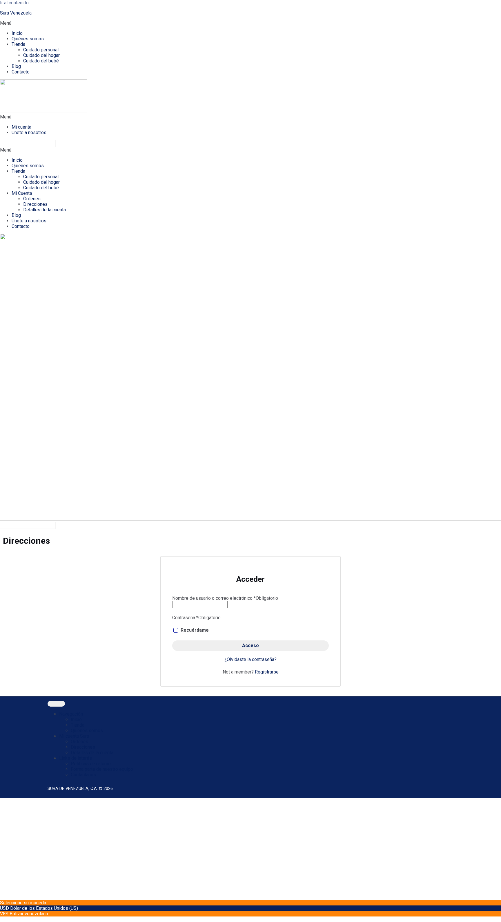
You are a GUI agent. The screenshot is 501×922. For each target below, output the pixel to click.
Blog (16, 66)
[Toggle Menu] (56, 704)
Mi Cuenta (22, 193)
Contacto (21, 72)
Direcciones (35, 204)
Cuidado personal (41, 50)
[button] (250, 23)
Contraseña (196, 617)
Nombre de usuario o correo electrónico (225, 598)
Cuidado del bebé (41, 61)
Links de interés (75, 758)
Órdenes (32, 198)
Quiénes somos (28, 39)
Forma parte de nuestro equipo (102, 769)
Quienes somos (87, 730)
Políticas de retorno (91, 763)
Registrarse (267, 672)
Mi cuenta (21, 127)
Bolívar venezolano (29, 913)
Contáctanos (83, 774)
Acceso (250, 645)
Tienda (18, 44)
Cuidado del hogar (41, 55)
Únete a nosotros (29, 132)
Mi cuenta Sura (74, 736)
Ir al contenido (14, 3)
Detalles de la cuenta (44, 210)
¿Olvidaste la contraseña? (250, 659)
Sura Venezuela (16, 13)
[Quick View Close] (1, 919)
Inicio (17, 33)
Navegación (71, 714)
